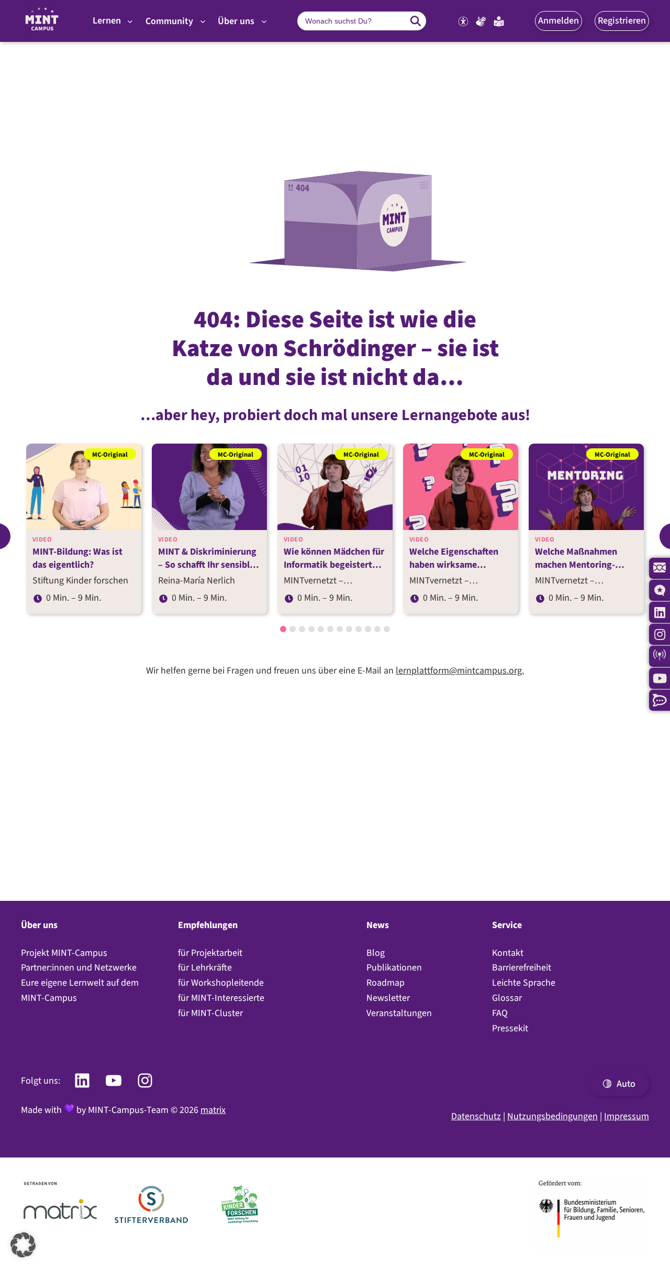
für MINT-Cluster (210, 1013)
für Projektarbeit (210, 952)
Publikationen (394, 967)
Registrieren (622, 20)
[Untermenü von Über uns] (264, 21)
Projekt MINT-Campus (64, 952)
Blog (375, 952)
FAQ (500, 1013)
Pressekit (510, 1028)
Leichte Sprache (523, 982)
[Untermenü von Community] (203, 21)
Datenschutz (476, 1116)
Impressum (626, 1116)
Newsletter (388, 997)
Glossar (507, 997)
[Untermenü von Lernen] (130, 21)
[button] (558, 20)
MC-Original (110, 453)
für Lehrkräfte (205, 967)
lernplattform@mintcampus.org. (460, 670)
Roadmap (385, 982)
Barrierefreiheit (521, 967)
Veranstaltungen (399, 1013)
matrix (213, 1110)
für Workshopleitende (221, 982)
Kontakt (507, 952)
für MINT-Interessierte (221, 997)
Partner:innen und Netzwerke (79, 967)
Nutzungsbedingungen (552, 1116)
